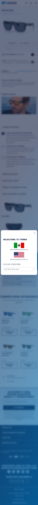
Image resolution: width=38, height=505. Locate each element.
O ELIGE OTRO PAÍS (11, 264)
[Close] (34, 233)
